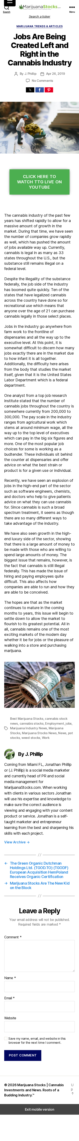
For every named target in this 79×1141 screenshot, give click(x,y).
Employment (54, 723)
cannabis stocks (32, 723)
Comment (13, 937)
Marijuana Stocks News (39, 733)
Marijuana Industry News (28, 728)
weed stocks (30, 738)
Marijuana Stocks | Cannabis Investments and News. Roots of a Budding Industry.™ (34, 1090)
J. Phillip (30, 74)
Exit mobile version (39, 1109)
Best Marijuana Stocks (26, 719)
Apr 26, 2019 (55, 74)
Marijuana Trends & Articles (39, 26)
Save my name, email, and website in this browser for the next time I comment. (37, 1041)
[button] (30, 89)
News (62, 733)
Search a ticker (39, 16)
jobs (69, 723)
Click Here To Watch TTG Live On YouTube (39, 182)
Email (9, 998)
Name (10, 978)
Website (10, 1018)
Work (46, 738)
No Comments (42, 81)
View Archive (16, 842)
